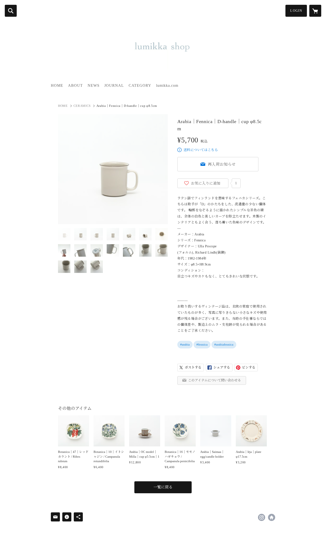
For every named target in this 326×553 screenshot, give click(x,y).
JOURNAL (114, 85)
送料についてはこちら (201, 150)
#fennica (202, 344)
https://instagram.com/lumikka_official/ (261, 517)
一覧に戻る (163, 487)
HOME (57, 85)
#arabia (185, 344)
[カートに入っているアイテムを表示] (315, 11)
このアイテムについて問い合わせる (214, 380)
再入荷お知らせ (222, 164)
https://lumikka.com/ (271, 517)
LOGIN (296, 10)
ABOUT (75, 85)
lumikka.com (167, 85)
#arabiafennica (223, 344)
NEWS (94, 85)
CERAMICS (82, 106)
